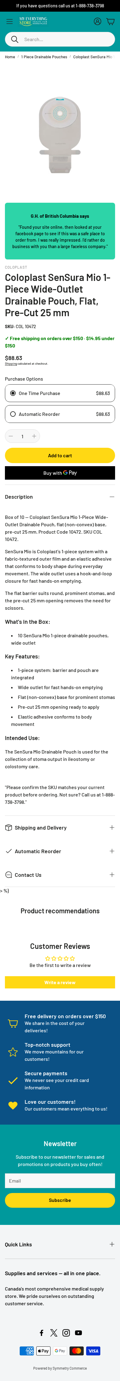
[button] (60, 39)
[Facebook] (41, 1333)
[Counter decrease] (10, 436)
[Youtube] (78, 1333)
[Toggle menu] (9, 21)
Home (10, 56)
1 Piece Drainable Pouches (44, 56)
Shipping (11, 363)
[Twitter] (54, 1333)
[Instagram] (66, 1333)
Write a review (60, 982)
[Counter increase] (34, 436)
